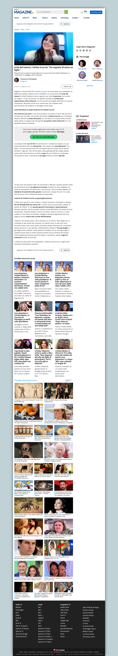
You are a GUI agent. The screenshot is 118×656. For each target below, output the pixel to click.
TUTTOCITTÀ (66, 652)
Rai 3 (39, 612)
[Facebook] (77, 50)
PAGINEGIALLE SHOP (42, 652)
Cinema (54, 18)
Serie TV (18, 623)
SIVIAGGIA (76, 652)
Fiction (62, 618)
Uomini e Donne (88, 610)
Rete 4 (40, 615)
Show (62, 634)
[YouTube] (84, 50)
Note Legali (24, 654)
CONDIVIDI (66, 86)
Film (17, 620)
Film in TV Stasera (22, 626)
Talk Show (63, 612)
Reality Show (64, 607)
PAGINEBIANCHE (58, 652)
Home (16, 18)
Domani (18, 618)
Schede (75, 18)
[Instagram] (80, 50)
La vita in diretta (88, 634)
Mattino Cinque (88, 631)
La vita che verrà (82, 133)
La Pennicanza (81, 120)
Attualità (63, 626)
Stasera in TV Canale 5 (45, 639)
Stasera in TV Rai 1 (44, 628)
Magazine (16, 29)
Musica (45, 18)
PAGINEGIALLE (32, 652)
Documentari (64, 631)
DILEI (71, 652)
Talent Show (64, 610)
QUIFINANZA (82, 652)
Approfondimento (66, 628)
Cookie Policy (35, 654)
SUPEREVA (96, 652)
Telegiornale (64, 620)
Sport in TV (19, 631)
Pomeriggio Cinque (89, 629)
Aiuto (52, 654)
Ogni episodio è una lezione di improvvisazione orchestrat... (97, 125)
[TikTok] (90, 50)
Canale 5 (41, 618)
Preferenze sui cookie (45, 654)
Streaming (64, 18)
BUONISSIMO (89, 652)
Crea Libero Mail (96, 12)
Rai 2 (39, 610)
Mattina (18, 607)
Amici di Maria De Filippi (91, 607)
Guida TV (25, 18)
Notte (18, 615)
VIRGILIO (26, 652)
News (35, 18)
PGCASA (51, 652)
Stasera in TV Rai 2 (44, 631)
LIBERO (16, 9)
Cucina (62, 623)
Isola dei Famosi (88, 615)
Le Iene (85, 623)
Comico (93, 128)
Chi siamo (18, 654)
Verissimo (86, 621)
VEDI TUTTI (90, 85)
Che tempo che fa (89, 637)
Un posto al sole (88, 626)
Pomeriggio (19, 610)
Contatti (86, 18)
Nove (40, 626)
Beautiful (86, 618)
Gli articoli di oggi (21, 634)
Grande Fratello (88, 613)
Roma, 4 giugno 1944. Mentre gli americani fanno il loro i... (96, 138)
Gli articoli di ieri (21, 636)
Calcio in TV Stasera (22, 628)
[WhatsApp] (87, 50)
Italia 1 (40, 620)
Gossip (27, 29)
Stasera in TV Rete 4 (45, 636)
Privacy (30, 654)
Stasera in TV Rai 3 (44, 634)
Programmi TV (65, 605)
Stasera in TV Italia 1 (45, 642)
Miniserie (94, 142)
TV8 (39, 623)
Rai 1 (39, 607)
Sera (17, 612)
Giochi (62, 636)
